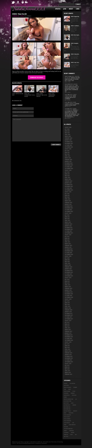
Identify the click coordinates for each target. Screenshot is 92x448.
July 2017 (67, 322)
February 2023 (68, 202)
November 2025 (69, 143)
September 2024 (69, 168)
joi (76, 399)
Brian (66, 84)
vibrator (66, 434)
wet (76, 434)
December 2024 (68, 163)
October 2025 (68, 145)
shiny (65, 424)
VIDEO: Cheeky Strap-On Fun (70, 95)
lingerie (74, 405)
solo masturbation (68, 428)
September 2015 (69, 362)
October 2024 (68, 167)
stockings (66, 432)
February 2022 (68, 224)
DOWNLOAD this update (36, 77)
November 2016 (69, 337)
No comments (28, 16)
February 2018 (68, 310)
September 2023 (69, 190)
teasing (72, 432)
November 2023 (69, 186)
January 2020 (68, 269)
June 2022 (67, 217)
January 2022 (68, 226)
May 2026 (67, 133)
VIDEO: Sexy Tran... (75, 62)
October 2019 (68, 274)
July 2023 (67, 193)
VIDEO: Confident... (75, 25)
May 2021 (67, 240)
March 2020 (68, 265)
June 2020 (67, 260)
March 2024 (68, 179)
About (71, 9)
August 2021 (68, 235)
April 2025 (67, 156)
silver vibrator (72, 424)
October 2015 (68, 360)
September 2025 (69, 147)
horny (65, 397)
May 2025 (67, 154)
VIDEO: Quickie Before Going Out (71, 84)
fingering (66, 393)
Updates (57, 9)
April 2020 (67, 263)
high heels (74, 395)
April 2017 (67, 328)
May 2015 (67, 369)
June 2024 (67, 174)
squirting (71, 430)
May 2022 (67, 218)
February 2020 (68, 267)
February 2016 (68, 353)
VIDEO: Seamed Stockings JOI (70, 109)
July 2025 (67, 150)
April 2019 (67, 285)
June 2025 (67, 152)
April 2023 (67, 199)
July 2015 (67, 365)
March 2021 (68, 243)
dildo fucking (67, 391)
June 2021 (67, 238)
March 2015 (68, 372)
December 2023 (68, 184)
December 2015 (68, 356)
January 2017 (68, 333)
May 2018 (67, 304)
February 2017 (68, 331)
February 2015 (68, 374)
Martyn (67, 76)
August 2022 (68, 213)
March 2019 (68, 286)
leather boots (67, 405)
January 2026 (68, 140)
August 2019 (68, 277)
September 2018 (69, 297)
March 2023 (68, 201)
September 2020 (69, 254)
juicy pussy (66, 403)
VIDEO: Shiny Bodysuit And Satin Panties (41, 95)
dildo (69, 389)
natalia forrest (67, 411)
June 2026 (67, 131)
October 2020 (68, 252)
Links (77, 9)
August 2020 (68, 256)
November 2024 (69, 165)
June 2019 (67, 281)
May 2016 (67, 347)
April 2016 (67, 349)
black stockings (67, 387)
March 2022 (68, 222)
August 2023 (68, 192)
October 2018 (68, 295)
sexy (73, 422)
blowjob (75, 387)
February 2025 (68, 159)
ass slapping (72, 383)
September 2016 (69, 340)
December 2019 (68, 270)
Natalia (22, 16)
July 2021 (67, 236)
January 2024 (68, 183)
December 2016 (68, 335)
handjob (72, 393)
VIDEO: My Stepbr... (75, 35)
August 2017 (68, 320)
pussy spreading (67, 420)
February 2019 (68, 288)
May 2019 (67, 283)
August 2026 (68, 127)
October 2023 (68, 188)
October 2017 (68, 317)
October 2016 (68, 338)
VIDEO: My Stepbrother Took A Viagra (29, 95)
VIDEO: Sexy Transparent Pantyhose (51, 95)
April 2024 (67, 177)
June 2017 (67, 324)
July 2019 (67, 279)
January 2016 (68, 354)
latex (72, 403)
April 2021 (67, 242)
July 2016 (67, 344)
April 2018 (67, 306)
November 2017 (69, 315)
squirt (65, 430)
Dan (66, 109)
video (71, 434)
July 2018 (67, 301)
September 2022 (69, 211)
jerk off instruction (68, 399)
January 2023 (68, 204)
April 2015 (67, 371)
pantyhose (71, 412)
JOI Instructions (67, 401)
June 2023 (67, 195)
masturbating (67, 407)
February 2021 (68, 245)
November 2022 (69, 208)
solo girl (66, 426)
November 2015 (69, 358)
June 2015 (67, 367)
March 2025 (68, 158)
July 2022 (67, 215)
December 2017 (68, 313)
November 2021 (69, 229)
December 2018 (68, 292)
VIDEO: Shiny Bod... (75, 54)
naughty (75, 411)
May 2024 (67, 175)
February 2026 (68, 138)
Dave (66, 94)
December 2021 (68, 227)
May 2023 (67, 197)
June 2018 (67, 303)
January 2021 (68, 247)
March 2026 (68, 136)
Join (64, 9)
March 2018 (68, 308)
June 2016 (67, 345)
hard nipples (67, 395)
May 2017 (67, 326)
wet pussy (66, 436)
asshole (65, 383)
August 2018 (68, 299)
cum (65, 389)
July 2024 (67, 172)
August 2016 (68, 342)
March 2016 (68, 351)
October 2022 (68, 209)
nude (65, 412)
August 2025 (68, 149)
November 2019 (69, 272)
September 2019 (69, 276)
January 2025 (68, 161)
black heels (66, 385)
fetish (74, 391)
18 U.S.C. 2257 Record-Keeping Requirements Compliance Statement (29, 443)
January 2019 (68, 290)
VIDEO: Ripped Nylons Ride (17, 94)
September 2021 (69, 233)
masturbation (67, 409)
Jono (66, 102)
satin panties (67, 422)
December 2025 (68, 141)
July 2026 (67, 129)
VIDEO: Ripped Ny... (75, 16)
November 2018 (69, 294)
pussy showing (67, 418)
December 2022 (68, 206)
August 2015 (68, 363)
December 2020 (68, 249)
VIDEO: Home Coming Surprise (70, 103)
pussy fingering (67, 414)
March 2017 (68, 329)
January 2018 (68, 311)
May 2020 (67, 261)
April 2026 (67, 134)
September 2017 (69, 319)
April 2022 (67, 220)
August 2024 (68, 170)
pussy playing (67, 416)
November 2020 (69, 251)
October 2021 (68, 231)
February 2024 (68, 181)
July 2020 (67, 258)
